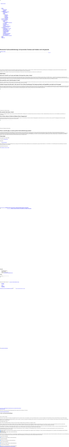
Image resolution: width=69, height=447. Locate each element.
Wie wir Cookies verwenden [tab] (3, 416)
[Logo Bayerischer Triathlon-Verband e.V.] (3, 3)
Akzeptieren (1, 411)
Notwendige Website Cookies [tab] (4, 421)
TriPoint (4, 51)
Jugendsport (1, 51)
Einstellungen (7, 411)
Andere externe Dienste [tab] (3, 432)
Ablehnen (4, 411)
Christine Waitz (6, 139)
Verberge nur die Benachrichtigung (10, 446)
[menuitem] (35, 8)
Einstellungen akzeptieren (3, 446)
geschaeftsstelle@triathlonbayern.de (8, 272)
